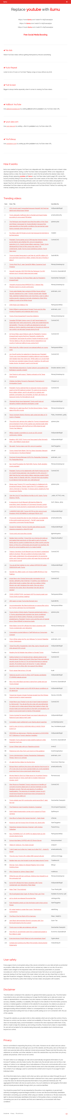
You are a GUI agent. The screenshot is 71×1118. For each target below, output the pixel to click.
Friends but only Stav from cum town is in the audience (26, 751)
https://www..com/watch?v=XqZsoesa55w (35, 19)
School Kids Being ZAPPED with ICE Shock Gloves (25, 840)
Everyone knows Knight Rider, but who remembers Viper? (27, 938)
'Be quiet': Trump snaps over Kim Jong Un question (25, 446)
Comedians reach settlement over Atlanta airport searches (28, 722)
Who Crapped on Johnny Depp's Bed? (21, 871)
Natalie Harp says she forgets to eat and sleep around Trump (28, 860)
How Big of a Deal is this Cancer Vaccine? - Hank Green (27, 818)
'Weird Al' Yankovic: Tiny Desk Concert (21, 845)
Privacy (12, 1113)
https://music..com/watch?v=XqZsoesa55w (35, 27)
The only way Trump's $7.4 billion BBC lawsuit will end (26, 856)
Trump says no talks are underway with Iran (23, 927)
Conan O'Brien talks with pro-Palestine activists (24, 746)
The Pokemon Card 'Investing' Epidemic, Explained (25, 807)
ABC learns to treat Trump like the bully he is (23, 601)
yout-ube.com (10, 126)
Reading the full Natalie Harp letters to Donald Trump (26, 652)
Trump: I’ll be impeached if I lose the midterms (24, 316)
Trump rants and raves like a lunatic (20, 533)
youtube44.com (11, 143)
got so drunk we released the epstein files (22, 898)
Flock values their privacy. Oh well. (20, 670)
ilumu (5, 2)
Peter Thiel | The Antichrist (17, 889)
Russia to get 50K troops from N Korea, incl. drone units (27, 822)
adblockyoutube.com (13, 109)
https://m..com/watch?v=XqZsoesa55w (35, 23)
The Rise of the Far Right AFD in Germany (22, 916)
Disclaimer (6, 1113)
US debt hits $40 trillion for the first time (22, 762)
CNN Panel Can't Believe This (18, 305)
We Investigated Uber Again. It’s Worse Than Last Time (26, 894)
